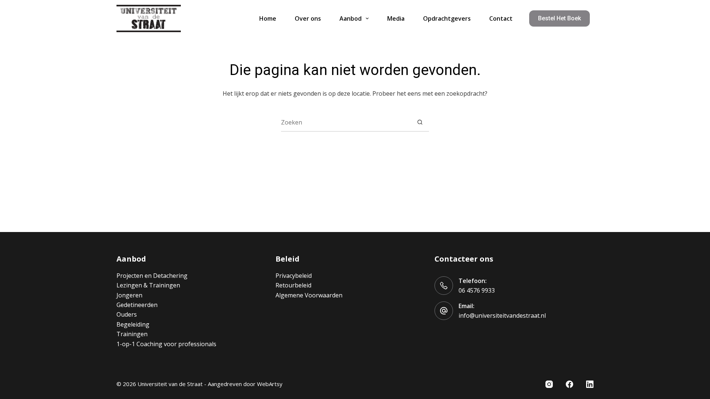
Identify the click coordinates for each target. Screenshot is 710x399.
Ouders (126, 314)
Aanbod (350, 18)
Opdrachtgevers (447, 18)
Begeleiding (132, 324)
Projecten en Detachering (151, 276)
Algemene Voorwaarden (308, 295)
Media (396, 18)
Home (267, 18)
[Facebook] (569, 384)
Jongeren (129, 295)
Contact (501, 18)
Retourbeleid (293, 285)
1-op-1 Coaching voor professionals (166, 344)
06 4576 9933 (477, 290)
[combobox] (346, 122)
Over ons (308, 18)
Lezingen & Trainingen (148, 285)
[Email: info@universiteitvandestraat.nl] (444, 310)
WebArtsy (270, 384)
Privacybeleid (293, 276)
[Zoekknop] (420, 122)
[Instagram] (549, 384)
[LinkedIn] (590, 384)
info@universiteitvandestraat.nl (502, 315)
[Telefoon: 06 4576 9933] (444, 285)
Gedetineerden (137, 305)
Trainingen (132, 334)
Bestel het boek (559, 18)
